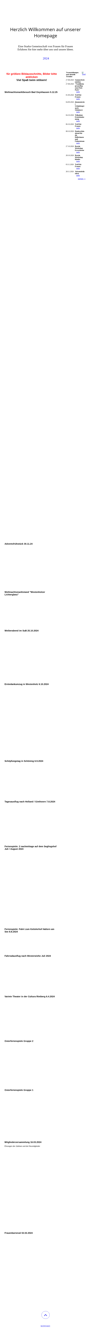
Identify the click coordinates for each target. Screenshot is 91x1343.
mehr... (7, 1301)
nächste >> (82, 179)
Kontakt (45, 1326)
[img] (45, 11)
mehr (78, 92)
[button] (46, 1315)
